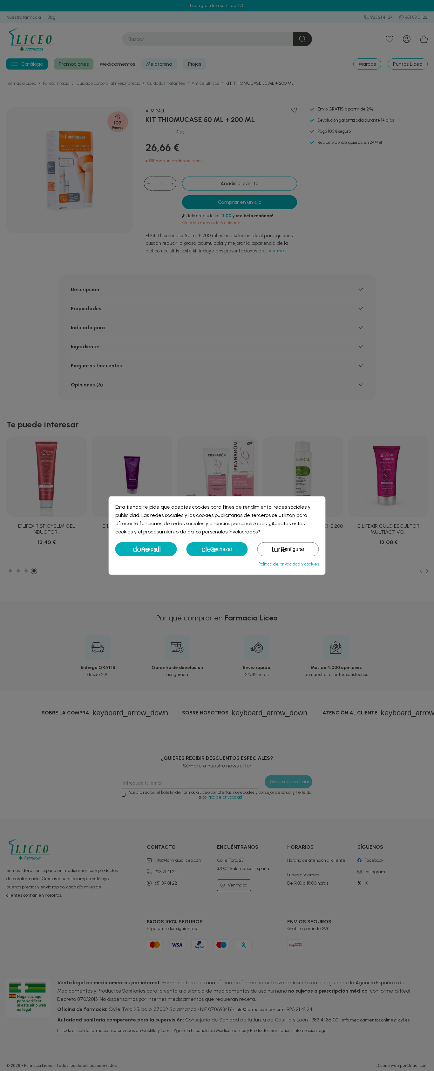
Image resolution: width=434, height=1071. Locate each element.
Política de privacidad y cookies (289, 564)
